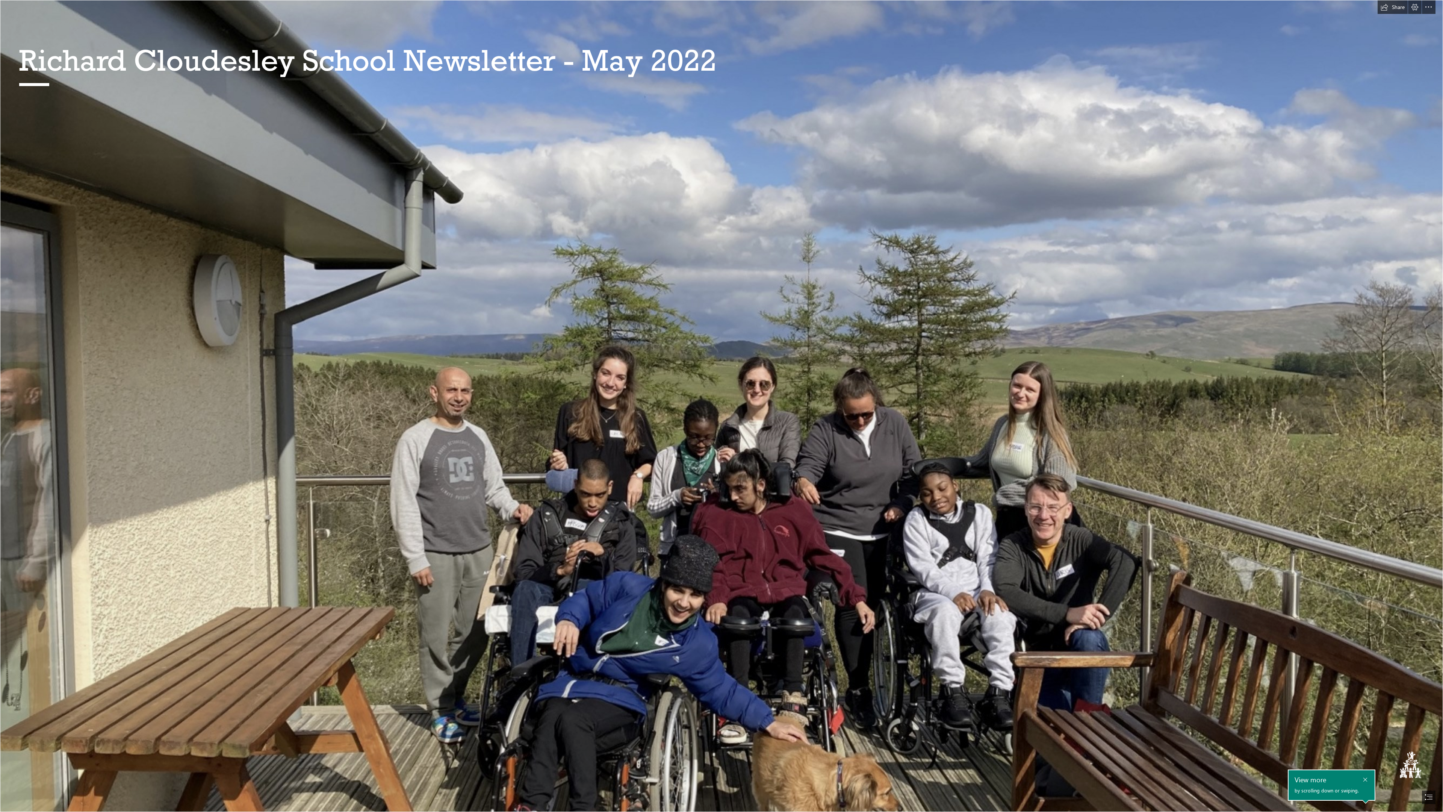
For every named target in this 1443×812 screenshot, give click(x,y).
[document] (721, 406)
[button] (1393, 7)
